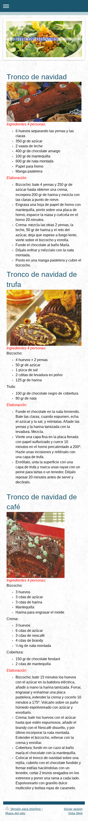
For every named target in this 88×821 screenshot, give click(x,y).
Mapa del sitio (15, 813)
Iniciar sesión (73, 809)
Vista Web (75, 813)
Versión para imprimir (25, 809)
